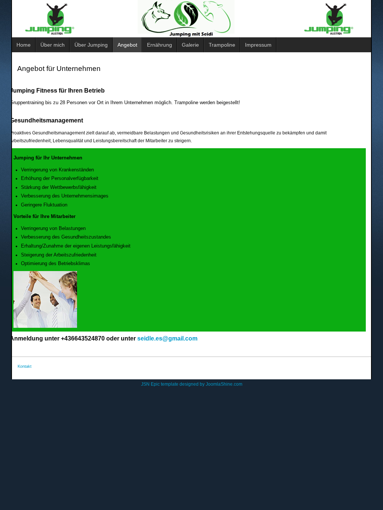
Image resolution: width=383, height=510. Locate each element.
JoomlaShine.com (224, 384)
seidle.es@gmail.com (167, 338)
